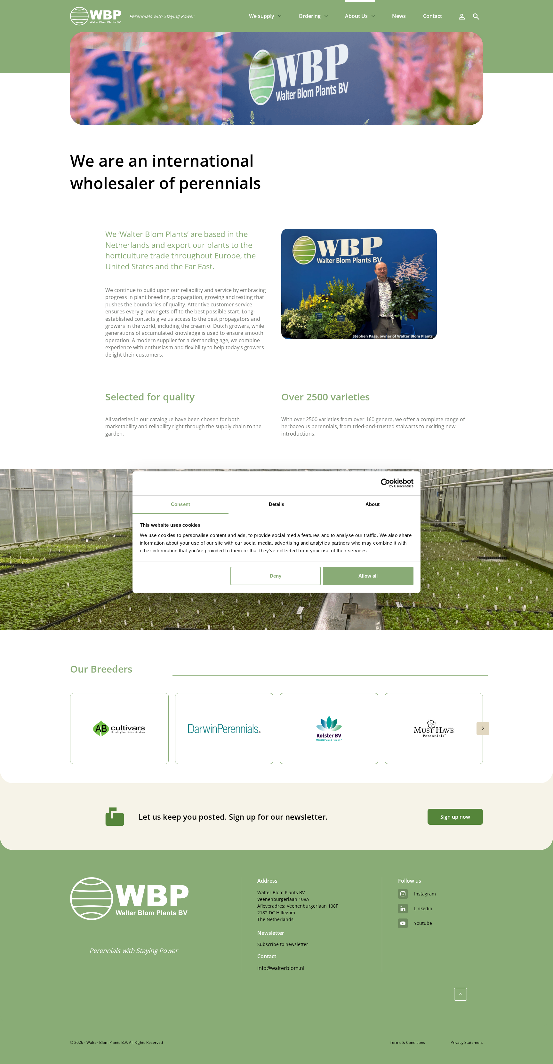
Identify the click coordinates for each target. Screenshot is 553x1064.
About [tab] (372, 504)
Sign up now (455, 816)
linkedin (423, 908)
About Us (356, 16)
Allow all (368, 576)
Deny (275, 576)
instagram (425, 894)
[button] (483, 728)
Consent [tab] (180, 504)
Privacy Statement (467, 1042)
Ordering (310, 16)
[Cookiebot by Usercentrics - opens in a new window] (385, 483)
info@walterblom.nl (280, 968)
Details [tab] (277, 504)
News (399, 16)
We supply (261, 16)
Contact (432, 16)
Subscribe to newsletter (282, 944)
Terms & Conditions (407, 1042)
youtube (423, 923)
